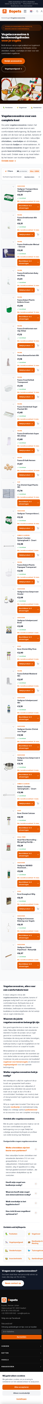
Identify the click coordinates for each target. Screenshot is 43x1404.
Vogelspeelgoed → (13, 69)
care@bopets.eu (23, 1313)
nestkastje (15, 1107)
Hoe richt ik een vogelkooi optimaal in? (18, 1212)
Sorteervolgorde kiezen (12, 177)
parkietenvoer (31, 1110)
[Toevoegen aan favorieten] (13, 186)
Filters (10, 171)
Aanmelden (21, 1337)
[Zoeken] (37, 11)
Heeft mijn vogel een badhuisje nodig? (15, 1183)
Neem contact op (13, 1283)
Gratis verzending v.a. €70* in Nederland (21, 2)
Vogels (8, 18)
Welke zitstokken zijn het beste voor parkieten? (18, 1149)
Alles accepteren (21, 1387)
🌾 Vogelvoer (22, 107)
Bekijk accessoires (13, 61)
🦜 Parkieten (8, 107)
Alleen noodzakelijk (21, 1393)
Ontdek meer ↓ (8, 161)
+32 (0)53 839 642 (8, 1313)
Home (3, 18)
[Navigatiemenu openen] (25, 11)
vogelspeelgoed (10, 1065)
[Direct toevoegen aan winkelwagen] (38, 234)
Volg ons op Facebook (10, 1318)
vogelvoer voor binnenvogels (15, 1062)
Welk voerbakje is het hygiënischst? (16, 1203)
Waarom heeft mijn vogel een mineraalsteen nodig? (18, 1193)
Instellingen (21, 1399)
